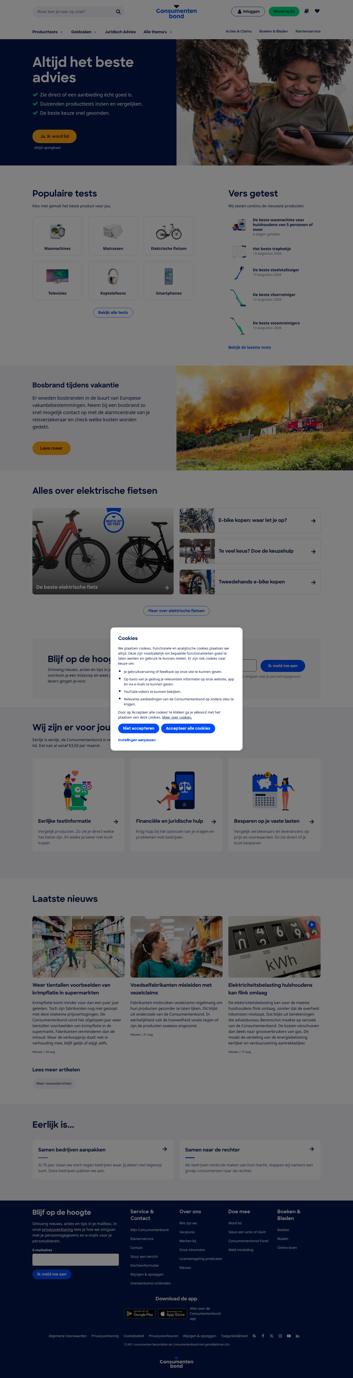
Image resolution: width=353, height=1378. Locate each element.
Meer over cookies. (177, 717)
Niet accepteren (138, 728)
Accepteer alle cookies (188, 728)
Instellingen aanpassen (137, 740)
